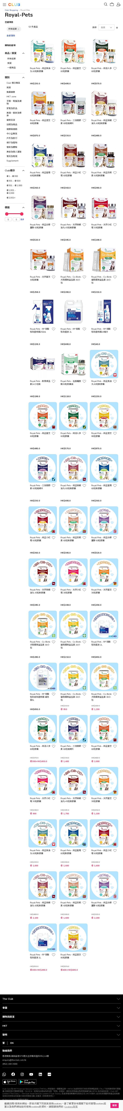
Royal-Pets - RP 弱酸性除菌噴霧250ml (39, 330)
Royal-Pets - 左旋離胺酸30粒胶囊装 (71, 383)
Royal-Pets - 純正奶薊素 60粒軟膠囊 (101, 174)
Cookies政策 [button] (71, 1106)
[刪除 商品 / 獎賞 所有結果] (18, 29)
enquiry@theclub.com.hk (14, 1060)
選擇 (22, 219)
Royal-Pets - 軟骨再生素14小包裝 (40, 383)
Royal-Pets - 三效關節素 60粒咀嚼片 (71, 122)
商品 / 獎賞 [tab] (10, 53)
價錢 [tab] (7, 207)
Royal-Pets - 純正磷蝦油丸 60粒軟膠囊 (101, 122)
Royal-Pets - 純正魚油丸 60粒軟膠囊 (40, 70)
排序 (94, 27)
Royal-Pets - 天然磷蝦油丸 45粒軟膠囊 (71, 226)
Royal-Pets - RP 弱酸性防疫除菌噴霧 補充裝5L (39, 697)
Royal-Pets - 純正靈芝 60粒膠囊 (71, 70)
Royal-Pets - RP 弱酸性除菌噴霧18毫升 (101, 330)
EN (12, 1043)
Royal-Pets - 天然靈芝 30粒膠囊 (40, 278)
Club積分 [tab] (10, 170)
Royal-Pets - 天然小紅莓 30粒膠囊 (101, 226)
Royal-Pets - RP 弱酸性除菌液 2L (70, 330)
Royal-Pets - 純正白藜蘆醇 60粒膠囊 (40, 226)
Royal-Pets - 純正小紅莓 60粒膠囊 (71, 174)
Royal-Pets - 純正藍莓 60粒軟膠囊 (40, 174)
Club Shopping (11, 10)
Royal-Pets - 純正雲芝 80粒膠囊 (40, 122)
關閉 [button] (114, 1105)
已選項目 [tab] (9, 22)
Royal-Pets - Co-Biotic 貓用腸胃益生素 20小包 (101, 279)
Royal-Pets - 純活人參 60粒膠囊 (101, 70)
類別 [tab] (7, 77)
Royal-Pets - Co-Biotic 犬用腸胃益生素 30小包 (71, 279)
